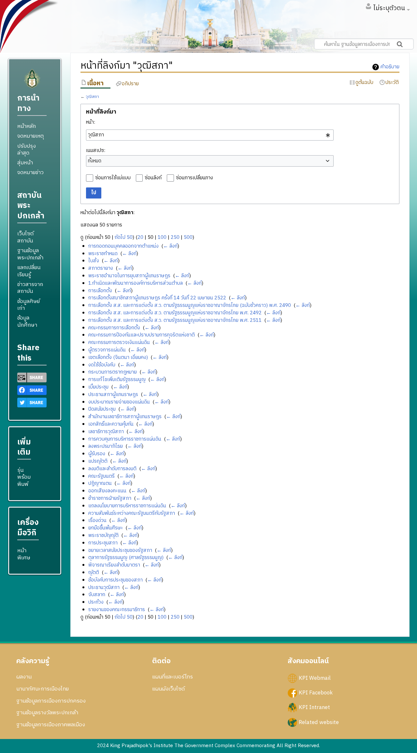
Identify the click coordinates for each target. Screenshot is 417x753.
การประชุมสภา (103, 543)
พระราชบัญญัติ (103, 535)
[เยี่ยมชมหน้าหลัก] (32, 81)
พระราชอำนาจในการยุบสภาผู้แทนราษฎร (129, 276)
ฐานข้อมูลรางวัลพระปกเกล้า (47, 712)
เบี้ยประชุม (98, 387)
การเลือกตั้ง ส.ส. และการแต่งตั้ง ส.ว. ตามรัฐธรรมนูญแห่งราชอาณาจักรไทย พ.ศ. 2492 (175, 313)
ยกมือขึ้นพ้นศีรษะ (105, 528)
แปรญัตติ (98, 461)
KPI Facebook (316, 692)
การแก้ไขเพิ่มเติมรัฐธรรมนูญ (117, 380)
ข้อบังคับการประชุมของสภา (115, 580)
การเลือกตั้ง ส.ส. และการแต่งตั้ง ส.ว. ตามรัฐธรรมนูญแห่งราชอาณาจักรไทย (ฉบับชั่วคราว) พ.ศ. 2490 (189, 305)
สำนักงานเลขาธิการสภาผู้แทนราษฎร (125, 417)
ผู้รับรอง (96, 454)
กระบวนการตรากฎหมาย (112, 372)
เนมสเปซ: (95, 150)
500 (188, 237)
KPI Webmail (315, 678)
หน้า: (90, 122)
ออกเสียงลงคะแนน (107, 491)
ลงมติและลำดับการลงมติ (112, 469)
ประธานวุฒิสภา (104, 587)
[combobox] (210, 135)
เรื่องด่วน (97, 520)
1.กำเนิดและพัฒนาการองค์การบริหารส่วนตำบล (135, 283)
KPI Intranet (314, 707)
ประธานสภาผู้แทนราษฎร (113, 394)
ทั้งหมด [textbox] (94, 161)
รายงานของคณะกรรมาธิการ (116, 610)
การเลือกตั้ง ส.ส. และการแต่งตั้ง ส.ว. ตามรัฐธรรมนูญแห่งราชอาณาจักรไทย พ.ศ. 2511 (175, 320)
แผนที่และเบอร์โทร (172, 676)
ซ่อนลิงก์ (153, 178)
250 (175, 237)
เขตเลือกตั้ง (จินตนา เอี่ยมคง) (118, 357)
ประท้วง (96, 602)
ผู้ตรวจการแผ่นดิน (107, 350)
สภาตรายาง (100, 268)
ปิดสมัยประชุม (102, 409)
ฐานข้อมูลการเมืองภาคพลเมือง (50, 724)
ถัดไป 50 (124, 237)
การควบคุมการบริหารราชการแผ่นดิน (124, 439)
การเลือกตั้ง (100, 291)
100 (162, 237)
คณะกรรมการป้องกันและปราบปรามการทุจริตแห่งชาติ (141, 335)
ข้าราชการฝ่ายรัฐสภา (109, 498)
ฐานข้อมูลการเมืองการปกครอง (51, 700)
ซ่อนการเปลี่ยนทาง (194, 178)
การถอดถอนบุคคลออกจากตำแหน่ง (123, 246)
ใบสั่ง (93, 261)
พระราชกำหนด (103, 254)
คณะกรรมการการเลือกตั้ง (114, 328)
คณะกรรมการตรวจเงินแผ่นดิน (119, 342)
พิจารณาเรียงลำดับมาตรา (114, 565)
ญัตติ (93, 572)
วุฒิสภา (92, 96)
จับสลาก (96, 595)
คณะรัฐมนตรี (101, 476)
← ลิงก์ (170, 246)
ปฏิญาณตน (100, 483)
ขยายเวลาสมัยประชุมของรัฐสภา (120, 550)
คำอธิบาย (390, 67)
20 (140, 237)
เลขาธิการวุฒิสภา (106, 432)
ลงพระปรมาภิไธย (105, 446)
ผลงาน (24, 676)
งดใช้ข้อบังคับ (101, 365)
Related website (319, 722)
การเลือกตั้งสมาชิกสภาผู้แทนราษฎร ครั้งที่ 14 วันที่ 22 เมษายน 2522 (157, 298)
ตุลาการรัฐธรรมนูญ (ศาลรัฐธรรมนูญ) (126, 558)
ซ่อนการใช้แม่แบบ (113, 178)
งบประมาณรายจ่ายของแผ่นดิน (119, 402)
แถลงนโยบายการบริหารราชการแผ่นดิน (127, 506)
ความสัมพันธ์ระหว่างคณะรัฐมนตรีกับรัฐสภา (131, 513)
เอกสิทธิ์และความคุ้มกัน (111, 424)
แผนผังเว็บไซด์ (168, 688)
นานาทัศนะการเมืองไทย (42, 688)
